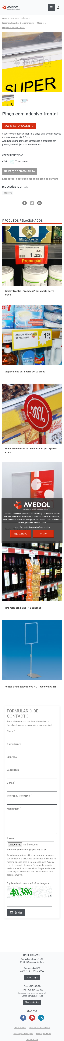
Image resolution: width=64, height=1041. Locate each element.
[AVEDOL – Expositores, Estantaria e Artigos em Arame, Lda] (11, 7)
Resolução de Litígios (23, 1033)
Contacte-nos (32, 1039)
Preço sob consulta (19, 171)
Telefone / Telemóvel (19, 795)
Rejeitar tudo (20, 534)
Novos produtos (43, 1033)
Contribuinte (14, 744)
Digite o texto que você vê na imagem (28, 883)
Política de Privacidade (39, 1027)
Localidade (13, 769)
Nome (11, 731)
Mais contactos (32, 1002)
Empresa (12, 757)
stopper (8, 193)
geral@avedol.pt (35, 996)
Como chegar (32, 977)
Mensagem (14, 808)
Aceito (43, 534)
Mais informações (21, 527)
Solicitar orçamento (19, 125)
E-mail (11, 782)
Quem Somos (20, 1027)
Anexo (10, 838)
